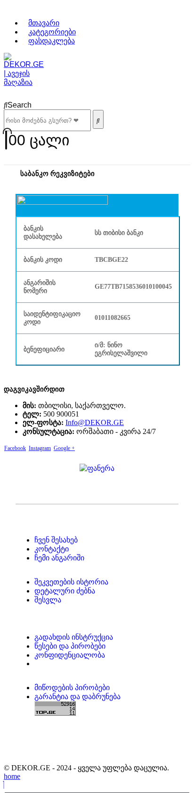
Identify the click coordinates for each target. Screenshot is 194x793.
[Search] (98, 119)
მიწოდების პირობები (72, 688)
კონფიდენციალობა (69, 655)
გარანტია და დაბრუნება (77, 697)
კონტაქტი (51, 549)
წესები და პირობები (69, 646)
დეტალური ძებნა (64, 591)
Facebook (15, 448)
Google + (64, 448)
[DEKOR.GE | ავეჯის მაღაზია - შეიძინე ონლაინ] (24, 82)
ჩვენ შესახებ (56, 540)
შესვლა (47, 600)
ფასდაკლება (51, 41)
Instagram (40, 448)
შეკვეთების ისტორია (71, 582)
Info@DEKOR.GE (94, 422)
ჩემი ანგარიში (59, 558)
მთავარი (43, 23)
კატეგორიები (52, 32)
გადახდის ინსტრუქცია (73, 637)
